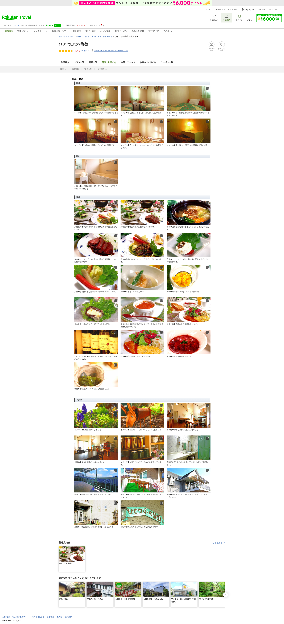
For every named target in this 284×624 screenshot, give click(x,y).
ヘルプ (208, 9)
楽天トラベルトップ (67, 37)
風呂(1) (75, 69)
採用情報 (50, 617)
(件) (84, 50)
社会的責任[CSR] (37, 617)
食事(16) (88, 69)
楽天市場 (261, 9)
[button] (83, 548)
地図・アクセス (128, 62)
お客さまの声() (148, 62)
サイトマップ (233, 9)
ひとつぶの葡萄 (73, 44)
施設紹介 (65, 62)
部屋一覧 (93, 62)
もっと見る (217, 542)
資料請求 (68, 617)
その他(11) (102, 69)
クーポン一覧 (167, 62)
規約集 (59, 617)
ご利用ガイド (219, 9)
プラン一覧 (79, 62)
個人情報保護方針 (19, 617)
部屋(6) (63, 69)
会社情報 (6, 617)
